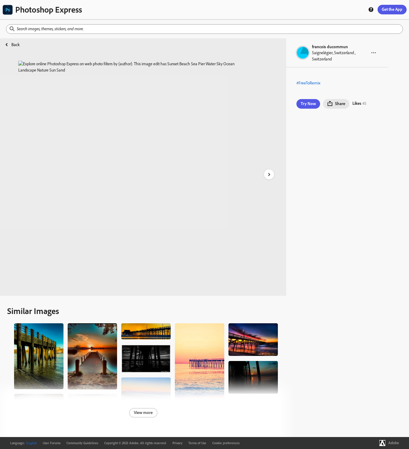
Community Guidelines (82, 443)
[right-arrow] (269, 174)
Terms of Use (197, 443)
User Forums (51, 443)
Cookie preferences (226, 443)
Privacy (177, 443)
